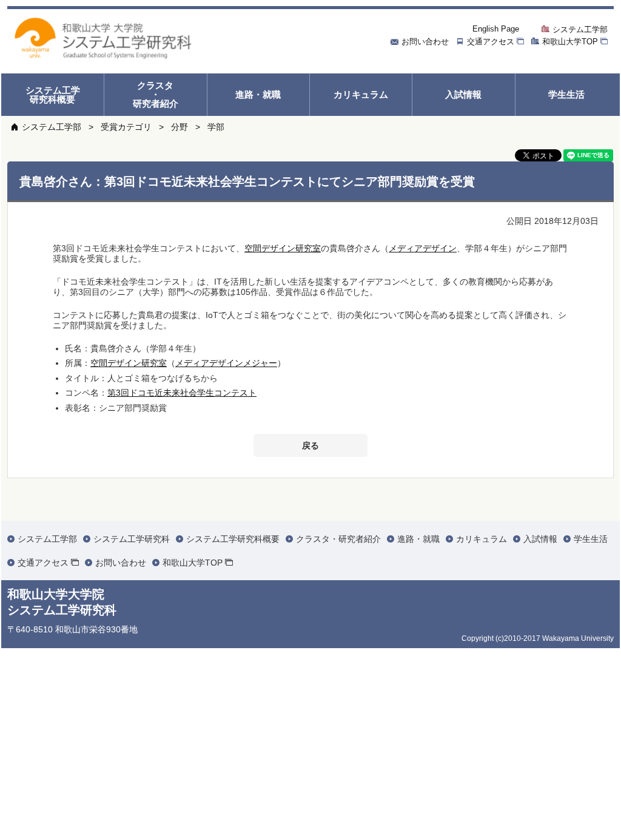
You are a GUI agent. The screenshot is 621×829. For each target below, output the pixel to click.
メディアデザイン (423, 248)
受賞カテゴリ (126, 127)
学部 (215, 127)
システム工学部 (51, 127)
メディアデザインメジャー (226, 363)
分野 (179, 127)
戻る (310, 445)
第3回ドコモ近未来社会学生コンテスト (182, 393)
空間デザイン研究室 (282, 248)
